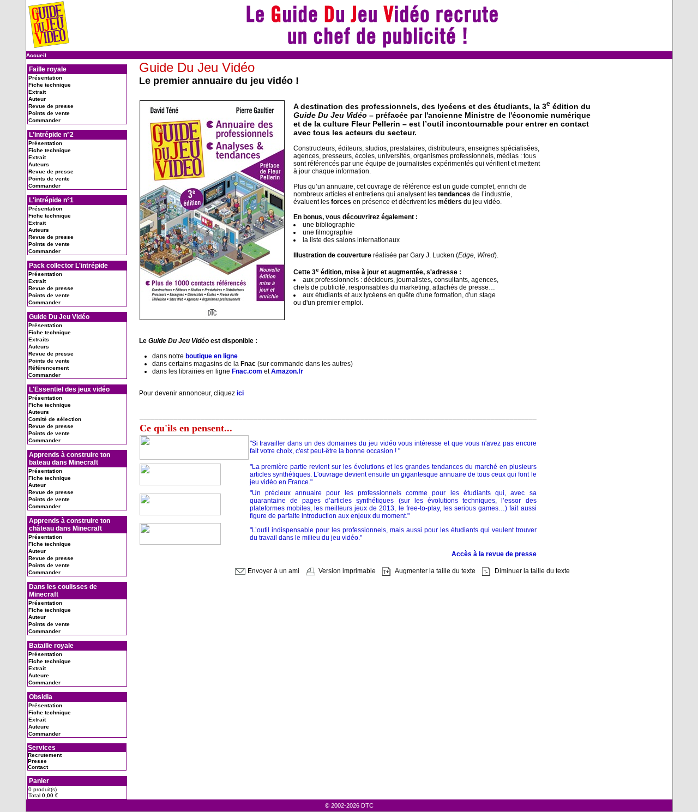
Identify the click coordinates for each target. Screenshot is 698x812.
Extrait (37, 92)
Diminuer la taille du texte (531, 571)
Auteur (37, 99)
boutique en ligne (211, 356)
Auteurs (38, 164)
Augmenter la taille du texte (434, 571)
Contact (38, 767)
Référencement (48, 368)
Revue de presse (51, 106)
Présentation (45, 78)
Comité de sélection (54, 419)
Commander (44, 120)
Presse (37, 761)
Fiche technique (49, 85)
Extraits (38, 339)
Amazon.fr (287, 371)
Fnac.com (247, 371)
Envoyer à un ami (272, 571)
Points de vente (49, 113)
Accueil (36, 55)
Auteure (38, 675)
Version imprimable (346, 571)
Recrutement (45, 755)
